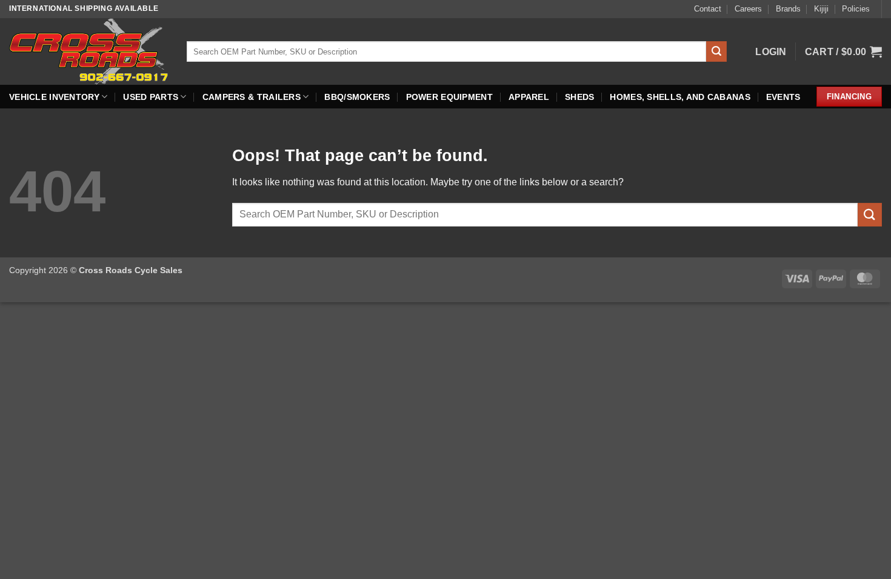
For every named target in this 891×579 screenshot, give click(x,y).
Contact (707, 8)
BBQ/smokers (357, 97)
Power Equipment (449, 97)
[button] (771, 52)
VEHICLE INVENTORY (54, 97)
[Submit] (716, 51)
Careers (748, 8)
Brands (788, 8)
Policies (856, 8)
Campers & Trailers (251, 97)
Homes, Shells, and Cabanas (680, 97)
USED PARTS (150, 97)
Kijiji (821, 8)
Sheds (579, 97)
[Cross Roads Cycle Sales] (89, 51)
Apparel (529, 97)
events (783, 97)
